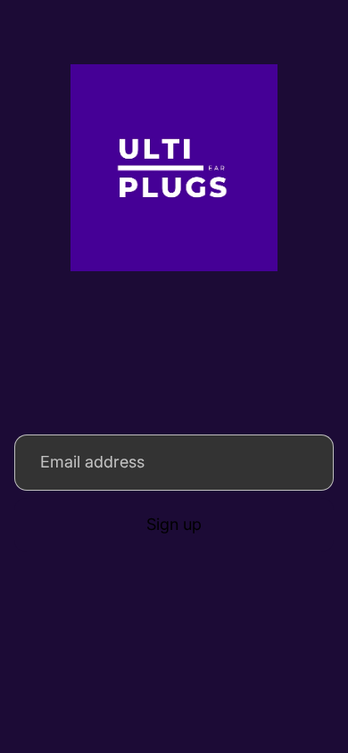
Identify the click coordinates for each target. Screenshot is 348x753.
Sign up (174, 524)
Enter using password (174, 680)
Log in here (269, 721)
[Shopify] (285, 642)
